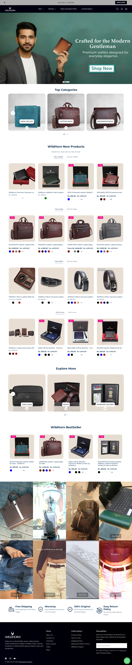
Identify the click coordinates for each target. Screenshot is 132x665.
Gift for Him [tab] (60, 312)
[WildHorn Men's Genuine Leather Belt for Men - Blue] (72, 302)
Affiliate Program (77, 647)
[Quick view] (31, 187)
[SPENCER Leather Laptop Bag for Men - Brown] (49, 251)
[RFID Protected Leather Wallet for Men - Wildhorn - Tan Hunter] (75, 199)
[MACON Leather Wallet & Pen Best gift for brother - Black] (98, 355)
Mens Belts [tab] (59, 261)
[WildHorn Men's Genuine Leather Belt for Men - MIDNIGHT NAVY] (104, 302)
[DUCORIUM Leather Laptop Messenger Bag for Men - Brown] (13, 251)
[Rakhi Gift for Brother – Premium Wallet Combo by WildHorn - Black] (45, 355)
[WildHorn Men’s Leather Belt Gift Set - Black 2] (16, 302)
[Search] (117, 9)
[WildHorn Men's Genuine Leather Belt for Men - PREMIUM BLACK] (49, 302)
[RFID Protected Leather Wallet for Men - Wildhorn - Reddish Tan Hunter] (78, 199)
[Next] (129, 113)
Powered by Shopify (25, 662)
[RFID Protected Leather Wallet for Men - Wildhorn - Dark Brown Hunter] (72, 199)
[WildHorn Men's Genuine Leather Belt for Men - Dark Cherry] (39, 302)
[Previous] (13, 113)
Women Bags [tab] (72, 209)
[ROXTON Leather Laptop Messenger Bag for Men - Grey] (104, 251)
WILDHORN (14, 662)
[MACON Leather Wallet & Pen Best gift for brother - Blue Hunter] (107, 355)
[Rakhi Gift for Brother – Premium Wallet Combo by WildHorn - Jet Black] (49, 355)
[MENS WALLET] (26, 112)
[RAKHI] (66, 393)
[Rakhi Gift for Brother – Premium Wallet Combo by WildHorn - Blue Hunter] (42, 355)
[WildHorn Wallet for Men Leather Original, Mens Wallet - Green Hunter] (42, 198)
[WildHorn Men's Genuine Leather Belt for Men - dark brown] (101, 302)
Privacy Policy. (106, 653)
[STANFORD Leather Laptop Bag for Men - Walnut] (72, 251)
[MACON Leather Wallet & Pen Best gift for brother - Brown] (104, 355)
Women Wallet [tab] (72, 157)
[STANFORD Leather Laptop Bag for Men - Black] (78, 251)
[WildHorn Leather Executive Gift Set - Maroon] (13, 354)
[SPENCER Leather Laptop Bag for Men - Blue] (45, 251)
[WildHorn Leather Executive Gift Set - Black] (10, 354)
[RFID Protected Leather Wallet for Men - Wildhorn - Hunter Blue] (69, 199)
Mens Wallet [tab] (58, 157)
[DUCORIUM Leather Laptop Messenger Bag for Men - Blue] (10, 251)
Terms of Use (76, 638)
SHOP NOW (121, 2)
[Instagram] (10, 658)
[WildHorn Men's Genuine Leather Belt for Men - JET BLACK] (42, 302)
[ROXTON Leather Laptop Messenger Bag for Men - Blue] (101, 251)
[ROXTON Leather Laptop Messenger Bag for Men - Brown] (107, 251)
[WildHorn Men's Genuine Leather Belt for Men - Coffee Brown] (75, 302)
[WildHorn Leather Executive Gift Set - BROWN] (16, 354)
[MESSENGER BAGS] (105, 112)
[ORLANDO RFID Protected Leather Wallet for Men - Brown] (104, 199)
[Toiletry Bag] (26, 393)
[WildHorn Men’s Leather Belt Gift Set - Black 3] (10, 302)
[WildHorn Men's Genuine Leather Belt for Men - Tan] (78, 302)
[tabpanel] (66, 182)
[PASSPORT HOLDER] (105, 393)
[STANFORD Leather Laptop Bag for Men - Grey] (75, 251)
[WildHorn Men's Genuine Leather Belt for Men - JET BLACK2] (45, 302)
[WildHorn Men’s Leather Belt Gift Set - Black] (13, 302)
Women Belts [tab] (72, 261)
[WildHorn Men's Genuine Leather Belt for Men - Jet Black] (98, 302)
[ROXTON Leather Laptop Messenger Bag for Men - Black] (98, 251)
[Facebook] (6, 658)
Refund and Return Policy (80, 644)
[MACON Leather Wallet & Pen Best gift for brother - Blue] (101, 355)
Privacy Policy (76, 635)
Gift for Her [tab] (72, 312)
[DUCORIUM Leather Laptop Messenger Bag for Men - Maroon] (19, 251)
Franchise (49, 641)
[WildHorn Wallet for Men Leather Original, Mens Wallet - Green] (45, 198)
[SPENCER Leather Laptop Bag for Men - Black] (42, 251)
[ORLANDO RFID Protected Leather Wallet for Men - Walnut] (107, 199)
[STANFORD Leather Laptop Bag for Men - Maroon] (69, 251)
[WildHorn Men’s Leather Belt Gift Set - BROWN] (19, 302)
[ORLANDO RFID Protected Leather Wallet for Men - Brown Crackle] (98, 199)
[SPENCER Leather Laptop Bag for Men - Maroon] (39, 251)
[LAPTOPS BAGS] (66, 112)
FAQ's (48, 647)
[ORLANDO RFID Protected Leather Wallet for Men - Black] (101, 199)
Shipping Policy (77, 641)
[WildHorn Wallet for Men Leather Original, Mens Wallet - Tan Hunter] (39, 198)
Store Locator (51, 644)
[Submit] (124, 645)
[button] (126, 9)
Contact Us (50, 638)
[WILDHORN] (10, 9)
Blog (48, 650)
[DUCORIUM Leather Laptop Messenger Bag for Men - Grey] (16, 251)
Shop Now (16, 536)
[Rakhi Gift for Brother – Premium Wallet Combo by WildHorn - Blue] (39, 355)
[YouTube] (14, 658)
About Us (49, 635)
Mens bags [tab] (59, 209)
